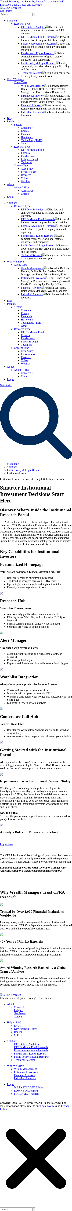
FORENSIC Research (26, 1093)
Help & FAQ (14, 1022)
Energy (25, 130)
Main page (13, 463)
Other (24, 143)
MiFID (18, 1035)
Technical (26, 162)
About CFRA (21, 187)
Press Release (28, 171)
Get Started (6, 10)
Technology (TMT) (31, 140)
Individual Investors (32, 112)
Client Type (20, 82)
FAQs (17, 1025)
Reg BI (18, 1031)
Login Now (6, 844)
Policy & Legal (29, 159)
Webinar (25, 181)
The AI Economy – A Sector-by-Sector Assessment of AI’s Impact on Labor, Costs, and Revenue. (32, 3)
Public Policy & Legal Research (38, 63)
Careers (25, 193)
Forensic (25, 152)
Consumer (26, 127)
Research (26, 174)
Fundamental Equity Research (37, 53)
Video (24, 178)
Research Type (22, 23)
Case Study (27, 168)
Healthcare (27, 137)
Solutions (12, 20)
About (10, 184)
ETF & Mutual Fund (32, 149)
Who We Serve (15, 79)
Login (10, 196)
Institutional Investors (33, 95)
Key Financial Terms (25, 1028)
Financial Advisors (31, 105)
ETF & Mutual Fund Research (38, 36)
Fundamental (28, 156)
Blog (9, 118)
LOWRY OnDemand (26, 1090)
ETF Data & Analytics (33, 27)
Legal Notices (48, 1105)
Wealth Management (32, 85)
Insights (11, 121)
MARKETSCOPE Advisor (29, 1087)
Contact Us (27, 190)
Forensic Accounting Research (38, 43)
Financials (26, 134)
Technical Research (31, 72)
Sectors (18, 124)
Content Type (21, 165)
